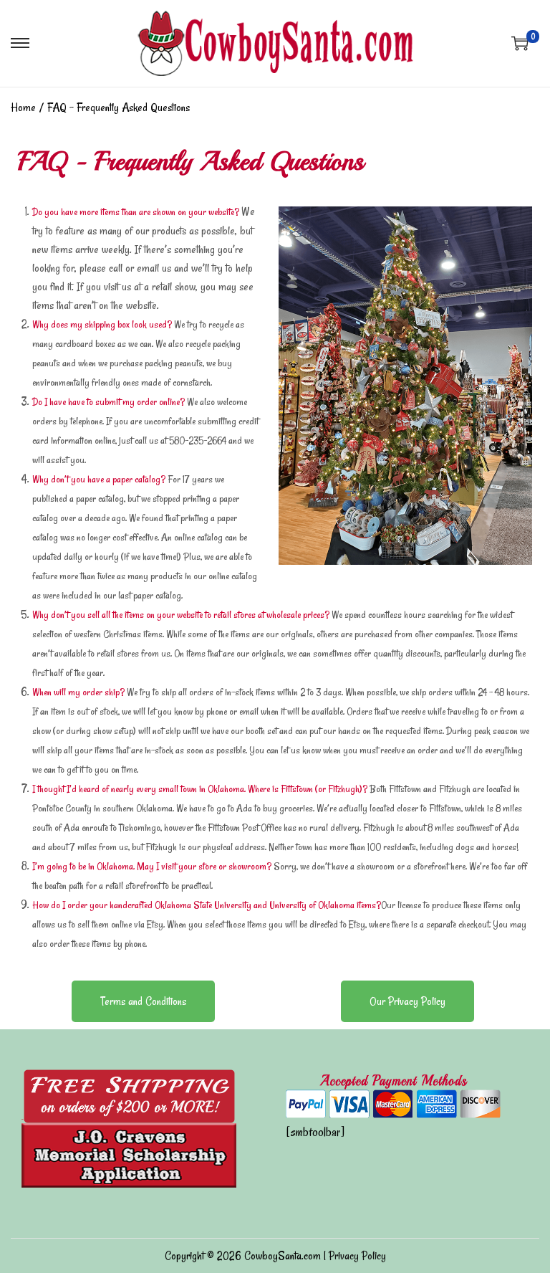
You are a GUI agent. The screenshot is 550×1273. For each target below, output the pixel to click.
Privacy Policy (357, 1256)
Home (23, 107)
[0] (520, 43)
